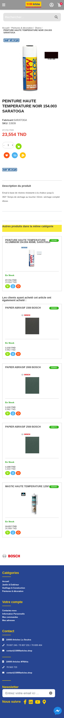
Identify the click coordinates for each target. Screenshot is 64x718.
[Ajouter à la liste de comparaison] (15, 155)
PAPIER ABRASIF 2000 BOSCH (23, 367)
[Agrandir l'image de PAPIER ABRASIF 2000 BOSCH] (32, 384)
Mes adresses (8, 620)
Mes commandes (10, 617)
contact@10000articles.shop (19, 651)
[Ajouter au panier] (19, 146)
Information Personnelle (13, 614)
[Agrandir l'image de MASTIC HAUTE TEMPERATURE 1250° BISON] (32, 503)
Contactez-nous (9, 610)
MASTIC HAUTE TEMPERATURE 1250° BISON (31, 486)
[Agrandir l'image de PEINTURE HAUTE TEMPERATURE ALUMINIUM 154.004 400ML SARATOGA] (32, 257)
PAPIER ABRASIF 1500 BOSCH (23, 308)
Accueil (5, 581)
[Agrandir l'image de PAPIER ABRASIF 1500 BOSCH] (32, 325)
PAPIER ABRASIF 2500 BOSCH (23, 426)
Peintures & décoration (12, 591)
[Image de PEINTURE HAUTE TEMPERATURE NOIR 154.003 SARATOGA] (32, 65)
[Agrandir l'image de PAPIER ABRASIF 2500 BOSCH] (32, 444)
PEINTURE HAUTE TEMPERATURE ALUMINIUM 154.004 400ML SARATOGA (27, 241)
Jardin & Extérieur (10, 585)
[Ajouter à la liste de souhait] (7, 155)
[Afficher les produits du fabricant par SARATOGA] (32, 169)
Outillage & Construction (13, 588)
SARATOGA (20, 120)
